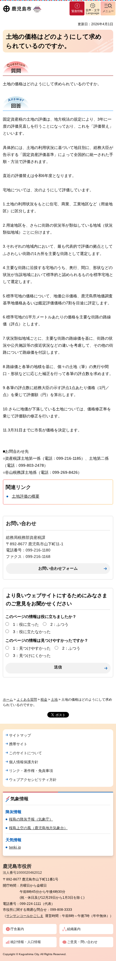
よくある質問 (27, 700)
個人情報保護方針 (23, 762)
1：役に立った (26, 624)
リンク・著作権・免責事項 (31, 771)
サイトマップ (20, 735)
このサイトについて (25, 753)
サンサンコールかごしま (24, 916)
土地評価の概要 (25, 496)
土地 (54, 700)
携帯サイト (18, 744)
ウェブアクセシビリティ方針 (33, 780)
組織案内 (74, 929)
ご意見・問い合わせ (82, 942)
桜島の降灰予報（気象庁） (31, 819)
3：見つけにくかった (32, 655)
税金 (44, 700)
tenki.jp (15, 847)
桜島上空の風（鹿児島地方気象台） (38, 828)
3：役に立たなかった (32, 631)
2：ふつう (59, 624)
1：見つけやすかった (32, 648)
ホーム (8, 700)
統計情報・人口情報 (25, 942)
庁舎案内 (17, 929)
